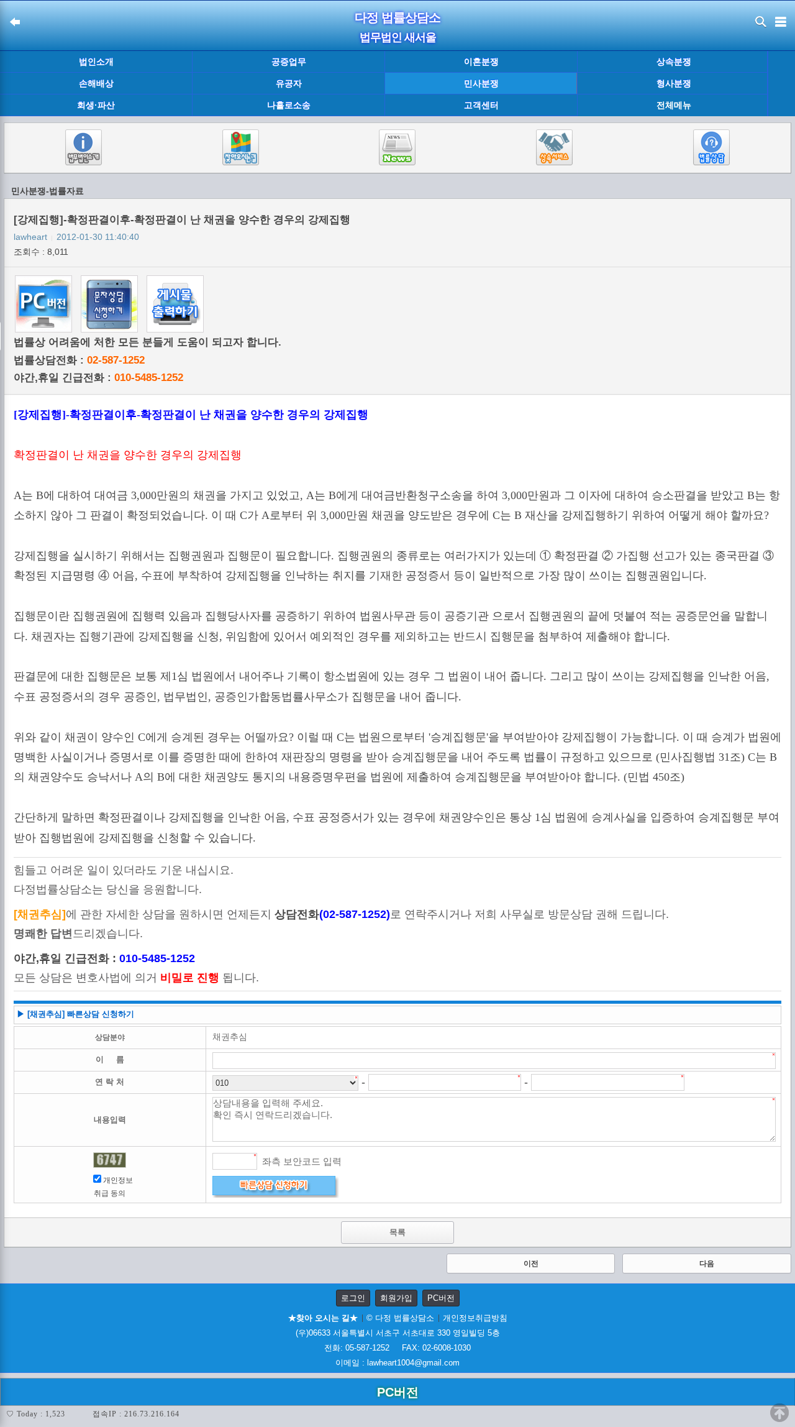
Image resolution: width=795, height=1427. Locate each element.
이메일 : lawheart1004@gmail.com (397, 1362)
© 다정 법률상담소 (400, 1318)
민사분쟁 (481, 83)
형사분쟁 (673, 83)
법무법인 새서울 (398, 37)
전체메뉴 (673, 105)
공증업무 (288, 62)
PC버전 (441, 1298)
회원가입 (396, 1298)
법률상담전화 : (79, 360)
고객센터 (481, 105)
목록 (397, 1232)
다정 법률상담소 (397, 17)
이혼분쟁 (481, 62)
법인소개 (96, 62)
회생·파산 (96, 105)
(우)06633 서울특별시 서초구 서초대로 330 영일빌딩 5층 (398, 1333)
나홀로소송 (289, 105)
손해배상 (96, 83)
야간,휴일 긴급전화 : (98, 377)
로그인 (353, 1298)
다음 (706, 1263)
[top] (779, 1412)
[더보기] (781, 84)
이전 (531, 1263)
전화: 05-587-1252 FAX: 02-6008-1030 (397, 1347)
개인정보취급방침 (475, 1318)
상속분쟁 (673, 62)
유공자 (289, 83)
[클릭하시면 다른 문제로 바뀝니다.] (109, 1160)
